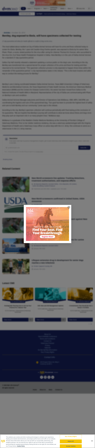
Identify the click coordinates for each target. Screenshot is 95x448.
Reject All (71, 441)
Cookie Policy (21, 446)
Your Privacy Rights (71, 436)
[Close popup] (69, 207)
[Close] (92, 441)
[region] (47, 441)
